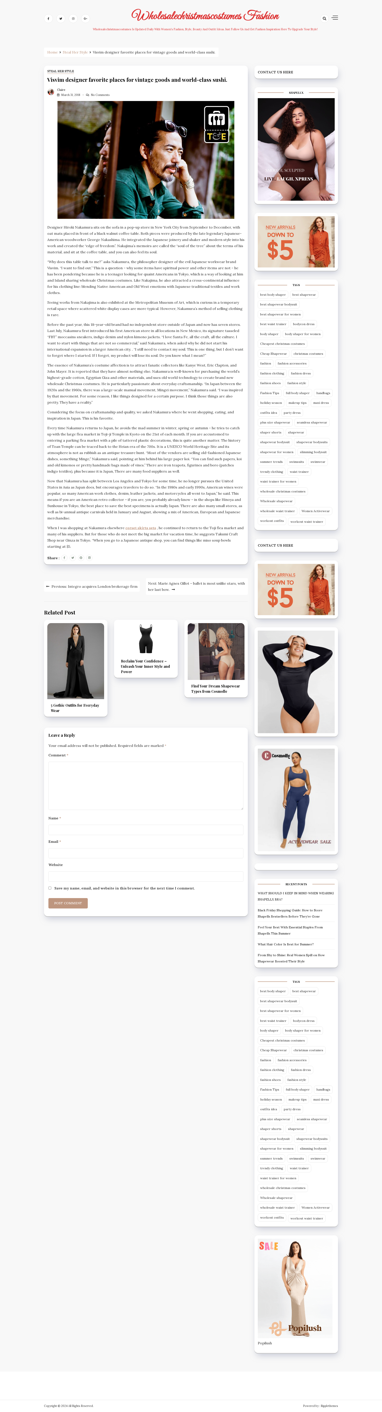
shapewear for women (276, 452)
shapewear (296, 432)
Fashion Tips (269, 393)
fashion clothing (272, 373)
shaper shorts (270, 432)
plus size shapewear (275, 422)
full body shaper (298, 393)
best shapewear (304, 295)
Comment (58, 755)
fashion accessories (292, 363)
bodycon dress (304, 324)
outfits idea (268, 413)
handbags (323, 393)
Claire (61, 90)
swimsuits (296, 462)
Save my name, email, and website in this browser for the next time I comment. (124, 888)
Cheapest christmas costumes (282, 344)
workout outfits (272, 521)
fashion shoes (270, 383)
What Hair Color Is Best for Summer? (286, 944)
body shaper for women (303, 334)
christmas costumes (308, 354)
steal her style (60, 71)
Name (54, 818)
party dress (292, 413)
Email (54, 841)
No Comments (100, 95)
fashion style (296, 383)
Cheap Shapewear (273, 354)
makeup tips (297, 403)
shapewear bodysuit (275, 442)
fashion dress (301, 373)
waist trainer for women (278, 481)
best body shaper (273, 295)
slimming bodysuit (313, 452)
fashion (265, 363)
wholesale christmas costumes (283, 491)
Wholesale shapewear (276, 501)
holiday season (271, 403)
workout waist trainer (306, 522)
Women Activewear (316, 511)
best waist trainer (273, 324)
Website (55, 864)
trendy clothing (271, 472)
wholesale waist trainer (277, 511)
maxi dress (321, 403)
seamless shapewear (312, 422)
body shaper (269, 334)
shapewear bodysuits (312, 442)
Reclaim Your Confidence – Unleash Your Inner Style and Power (145, 666)
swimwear (318, 462)
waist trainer (299, 472)
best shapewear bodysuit (278, 304)
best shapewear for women (280, 314)
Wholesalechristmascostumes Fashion (205, 16)
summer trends (271, 462)
